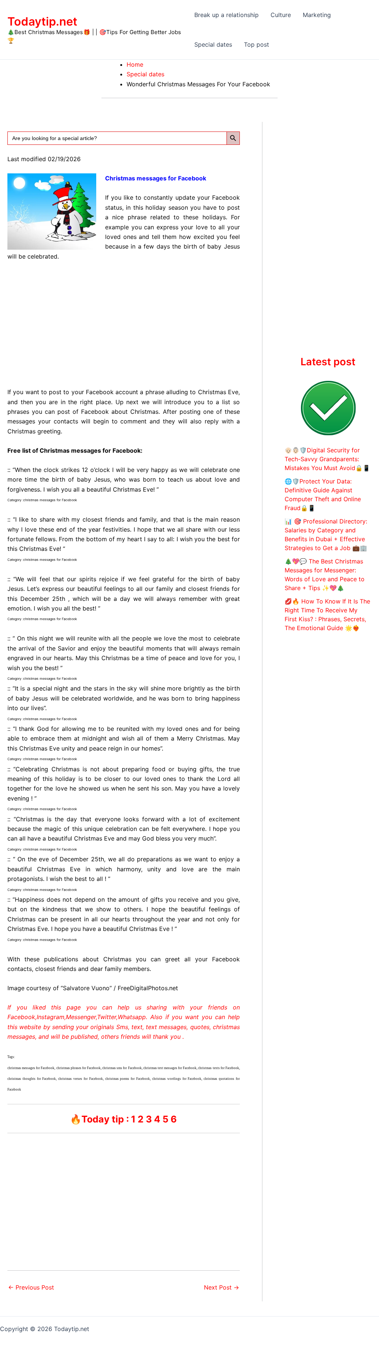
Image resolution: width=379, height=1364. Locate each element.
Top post (256, 44)
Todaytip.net (42, 21)
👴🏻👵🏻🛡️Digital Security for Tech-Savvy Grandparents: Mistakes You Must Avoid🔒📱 (327, 459)
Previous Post (31, 1287)
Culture (281, 15)
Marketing (317, 15)
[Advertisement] (123, 323)
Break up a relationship (226, 15)
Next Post (221, 1287)
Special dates (213, 44)
